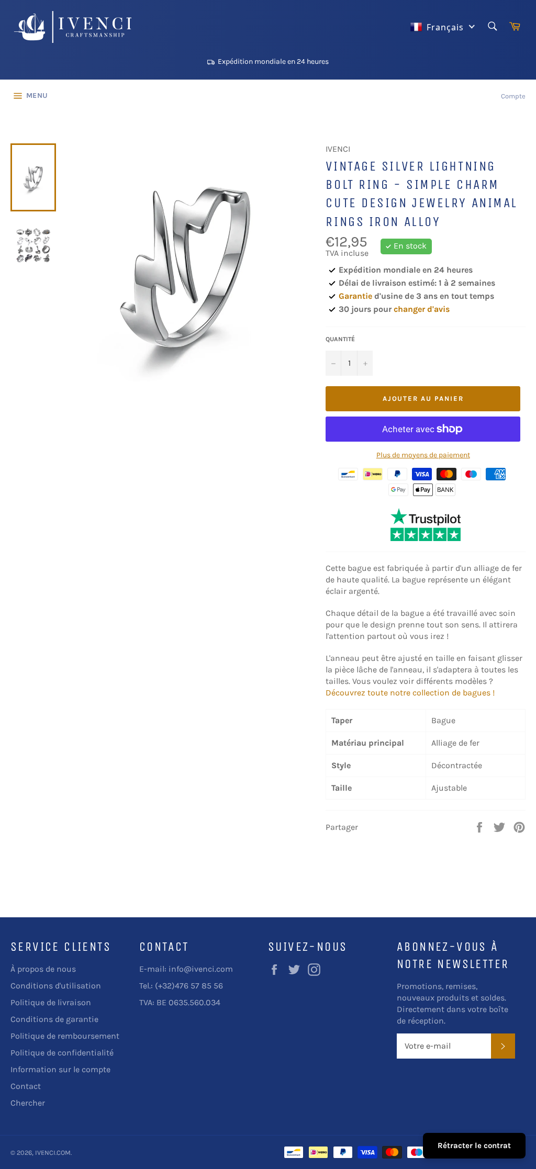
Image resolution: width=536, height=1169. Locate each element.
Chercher (27, 1103)
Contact (25, 1086)
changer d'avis (422, 309)
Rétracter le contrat (474, 1145)
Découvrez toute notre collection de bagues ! (410, 693)
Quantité (340, 339)
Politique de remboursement (64, 1036)
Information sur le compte (60, 1069)
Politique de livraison (50, 1002)
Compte (513, 96)
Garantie (355, 296)
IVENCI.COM (53, 1152)
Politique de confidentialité (62, 1053)
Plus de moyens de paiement (423, 455)
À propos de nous (43, 969)
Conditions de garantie (54, 1019)
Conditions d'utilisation (55, 986)
